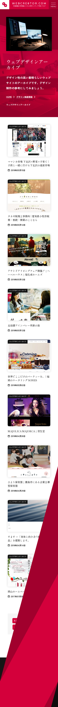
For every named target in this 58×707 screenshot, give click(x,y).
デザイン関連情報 (24, 96)
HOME (9, 96)
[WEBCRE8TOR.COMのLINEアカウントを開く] (43, 584)
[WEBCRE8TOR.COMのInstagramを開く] (51, 584)
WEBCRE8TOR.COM (29, 4)
